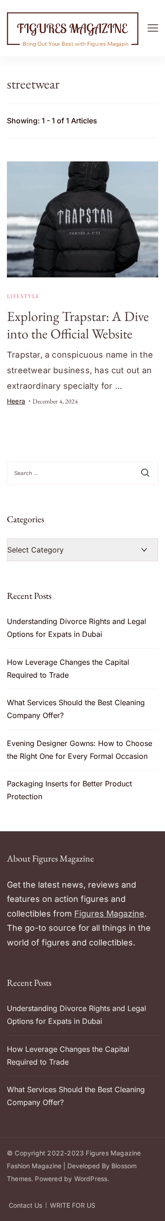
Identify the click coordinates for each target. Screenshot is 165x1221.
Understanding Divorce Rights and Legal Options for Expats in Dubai (76, 628)
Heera (16, 401)
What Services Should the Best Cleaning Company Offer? (76, 709)
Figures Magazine (109, 913)
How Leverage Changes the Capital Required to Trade (68, 668)
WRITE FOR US (72, 1205)
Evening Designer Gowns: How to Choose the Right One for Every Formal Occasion (79, 750)
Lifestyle (23, 296)
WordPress (91, 1178)
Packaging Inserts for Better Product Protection (69, 790)
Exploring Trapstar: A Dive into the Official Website (78, 325)
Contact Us (25, 1205)
